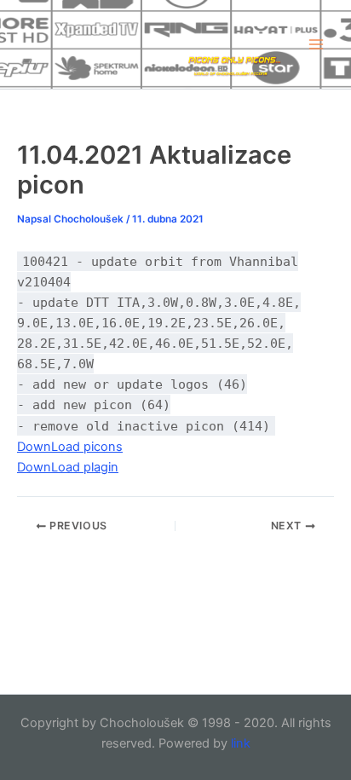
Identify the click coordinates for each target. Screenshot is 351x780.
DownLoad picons (70, 446)
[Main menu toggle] (316, 44)
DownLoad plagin (67, 467)
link (240, 743)
